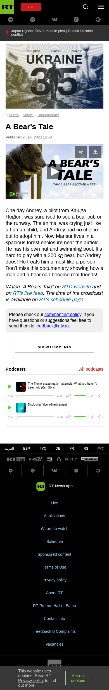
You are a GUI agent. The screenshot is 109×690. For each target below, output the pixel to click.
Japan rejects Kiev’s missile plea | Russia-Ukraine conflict (52, 33)
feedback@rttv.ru (52, 326)
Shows (28, 115)
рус (42, 449)
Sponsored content (54, 554)
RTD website (76, 286)
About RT (54, 593)
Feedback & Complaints (55, 631)
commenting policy (62, 314)
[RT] (16, 459)
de (58, 449)
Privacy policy (54, 580)
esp (26, 449)
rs (86, 449)
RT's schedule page (61, 299)
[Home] (7, 7)
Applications (54, 516)
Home (14, 115)
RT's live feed (28, 293)
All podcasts (91, 369)
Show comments (54, 347)
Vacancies (54, 644)
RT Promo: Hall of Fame (54, 606)
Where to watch (54, 529)
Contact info (54, 619)
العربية (9, 449)
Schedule (54, 542)
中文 (101, 449)
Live (54, 503)
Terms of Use (54, 567)
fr (72, 449)
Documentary (48, 115)
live (31, 7)
